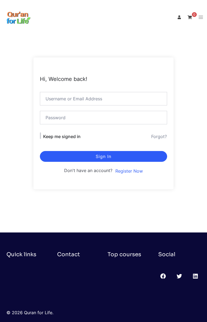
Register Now (129, 171)
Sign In (103, 156)
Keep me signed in (62, 136)
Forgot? (159, 136)
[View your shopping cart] (190, 17)
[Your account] (179, 17)
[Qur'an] (17, 17)
